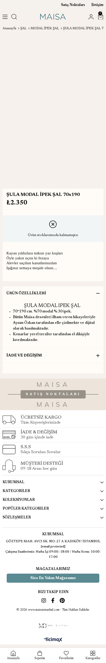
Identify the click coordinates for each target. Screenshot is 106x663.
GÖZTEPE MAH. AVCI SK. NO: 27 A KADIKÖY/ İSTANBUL (53, 541)
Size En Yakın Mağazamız (53, 578)
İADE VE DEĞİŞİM (24, 356)
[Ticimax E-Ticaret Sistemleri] (53, 640)
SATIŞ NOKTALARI (53, 394)
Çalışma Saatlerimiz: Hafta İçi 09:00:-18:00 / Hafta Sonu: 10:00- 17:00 (53, 554)
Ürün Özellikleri (26, 293)
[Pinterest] (62, 600)
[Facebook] (53, 600)
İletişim (97, 5)
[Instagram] (43, 600)
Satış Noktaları (73, 5)
